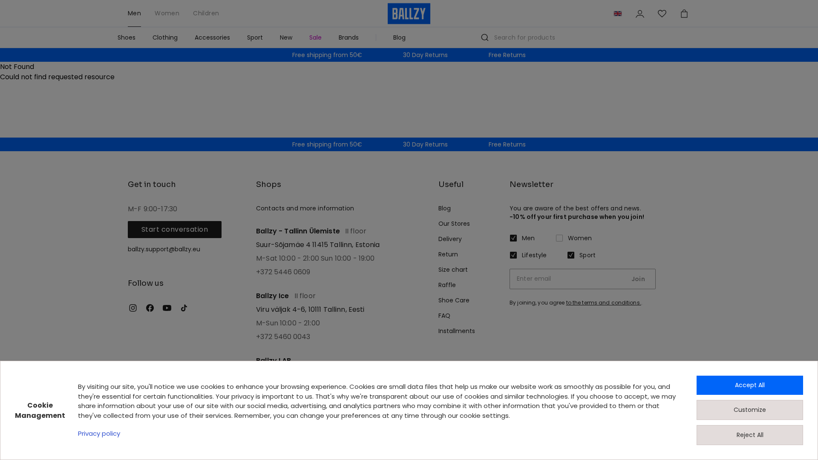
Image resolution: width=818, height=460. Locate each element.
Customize (750, 409)
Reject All (750, 435)
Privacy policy (99, 433)
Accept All (750, 385)
